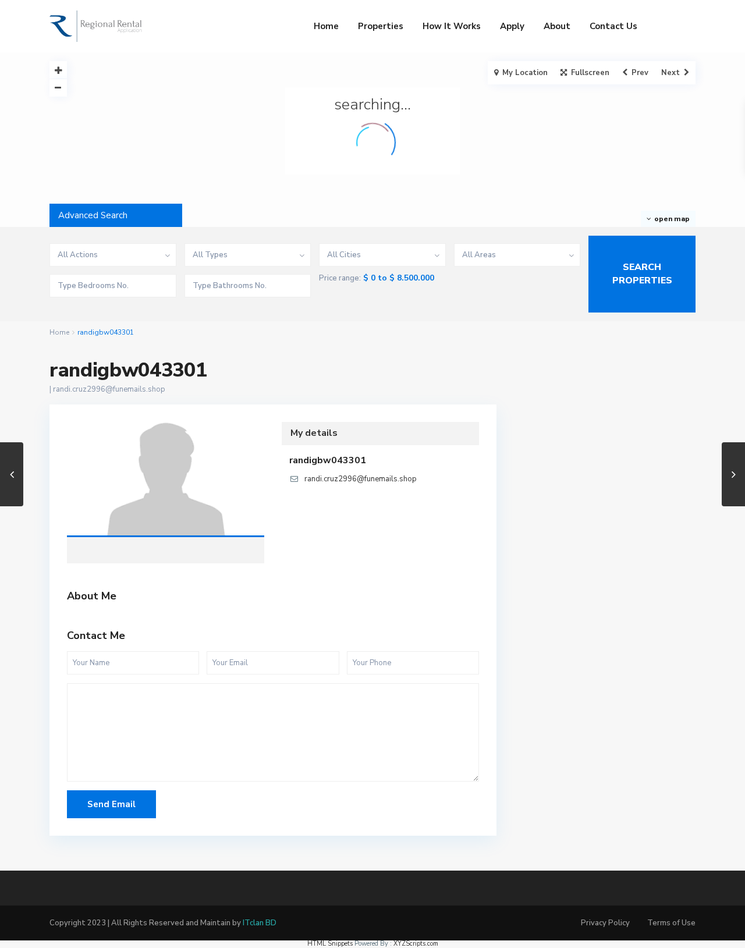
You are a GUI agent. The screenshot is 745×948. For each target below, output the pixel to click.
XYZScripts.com (415, 943)
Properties (380, 26)
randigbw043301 (165, 480)
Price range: (340, 278)
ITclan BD (259, 923)
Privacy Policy (605, 923)
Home (326, 26)
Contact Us (613, 26)
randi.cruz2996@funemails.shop (109, 389)
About (557, 26)
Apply (512, 26)
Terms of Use (671, 923)
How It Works (452, 26)
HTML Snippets (330, 943)
